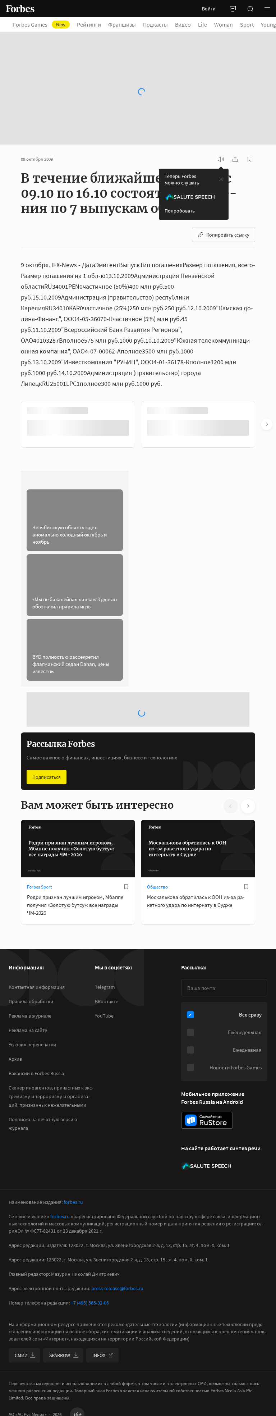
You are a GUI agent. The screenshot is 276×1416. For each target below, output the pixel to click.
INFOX (98, 1355)
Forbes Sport (39, 887)
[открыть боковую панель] (233, 8)
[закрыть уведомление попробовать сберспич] (221, 179)
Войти (209, 8)
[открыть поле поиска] (250, 8)
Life (206, 24)
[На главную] (20, 8)
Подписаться (46, 777)
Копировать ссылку (227, 235)
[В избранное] (126, 886)
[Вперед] (266, 424)
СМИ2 (21, 1355)
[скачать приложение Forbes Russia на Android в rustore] (207, 1120)
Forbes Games (43, 24)
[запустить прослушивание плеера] (220, 159)
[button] (267, 8)
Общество (157, 887)
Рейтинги (93, 24)
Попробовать (180, 210)
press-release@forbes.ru (117, 1288)
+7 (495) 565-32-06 (90, 1302)
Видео (187, 24)
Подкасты (159, 24)
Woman (227, 24)
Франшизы (126, 24)
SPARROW (59, 1355)
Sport (251, 24)
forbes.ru (73, 1202)
